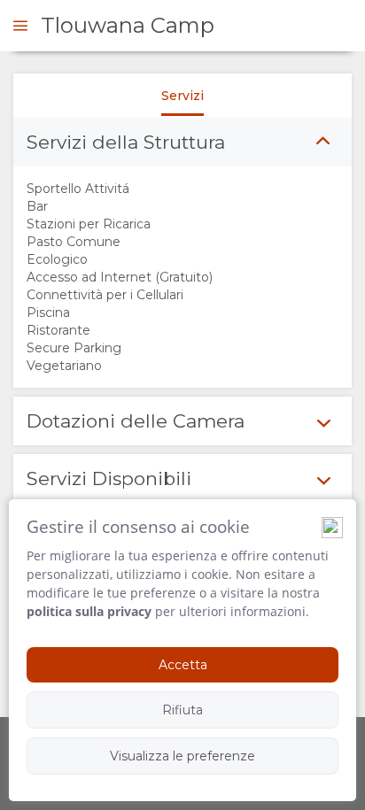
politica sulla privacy (89, 611)
